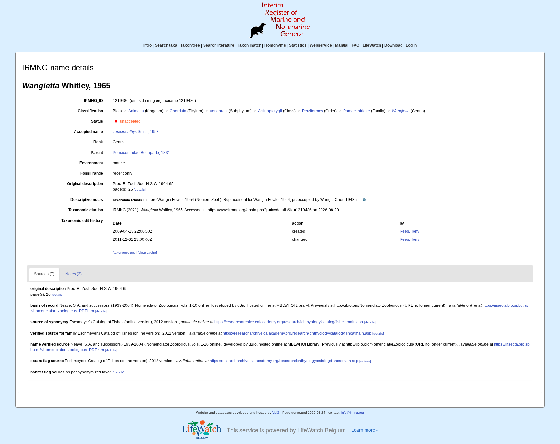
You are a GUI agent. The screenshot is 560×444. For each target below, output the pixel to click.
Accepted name (88, 131)
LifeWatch (372, 45)
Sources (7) (44, 274)
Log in (411, 45)
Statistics (298, 45)
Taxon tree (190, 45)
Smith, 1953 (136, 131)
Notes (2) (73, 274)
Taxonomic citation (85, 210)
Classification (90, 111)
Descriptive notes (86, 199)
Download (393, 45)
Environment (91, 163)
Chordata (178, 111)
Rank (98, 142)
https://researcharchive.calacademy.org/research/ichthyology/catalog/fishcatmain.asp (288, 322)
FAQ (355, 45)
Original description (85, 184)
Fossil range (91, 173)
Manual (341, 45)
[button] (116, 121)
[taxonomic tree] (125, 252)
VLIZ (275, 412)
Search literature (218, 45)
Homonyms (275, 45)
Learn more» (364, 430)
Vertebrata (219, 111)
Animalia (136, 111)
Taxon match (249, 45)
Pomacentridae (356, 111)
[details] (140, 189)
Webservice (321, 45)
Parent (97, 152)
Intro (147, 45)
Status (97, 121)
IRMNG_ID (93, 100)
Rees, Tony (409, 231)
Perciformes (312, 111)
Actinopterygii (270, 111)
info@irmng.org (352, 412)
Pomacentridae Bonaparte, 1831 (141, 152)
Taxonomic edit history (82, 220)
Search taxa (166, 45)
